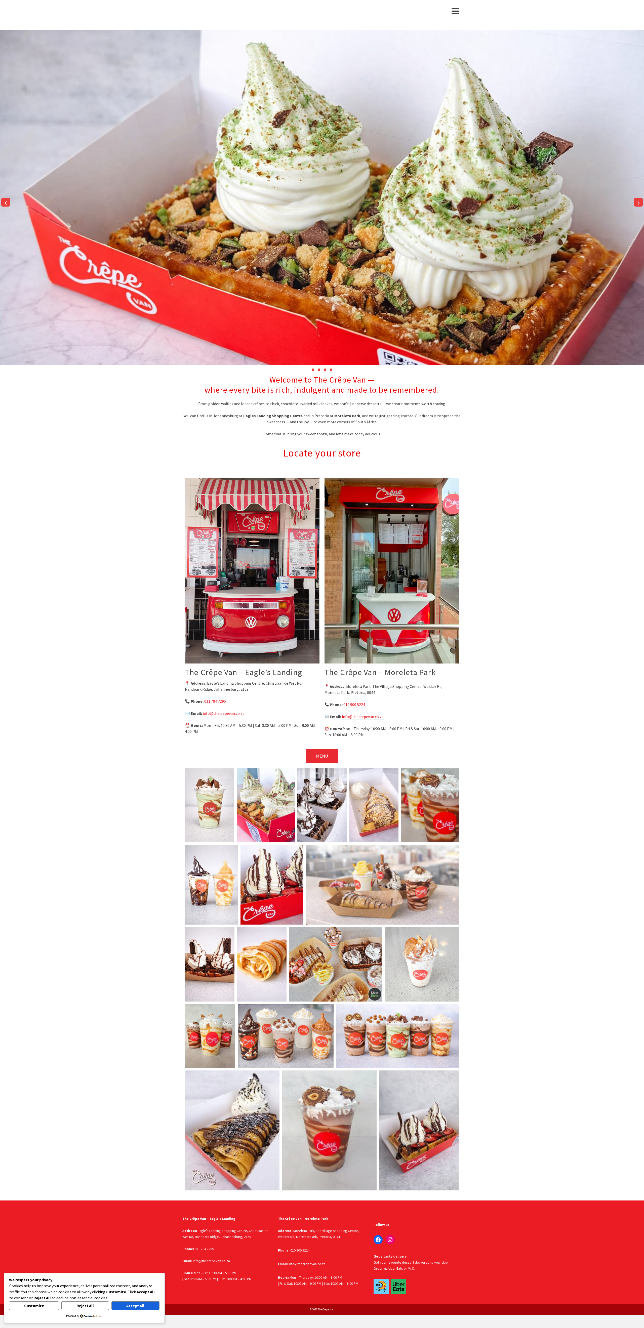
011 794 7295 (215, 701)
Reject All (85, 1305)
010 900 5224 (354, 704)
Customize (34, 1305)
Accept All (135, 1305)
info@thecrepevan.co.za (224, 713)
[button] (313, 369)
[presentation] (5, 202)
